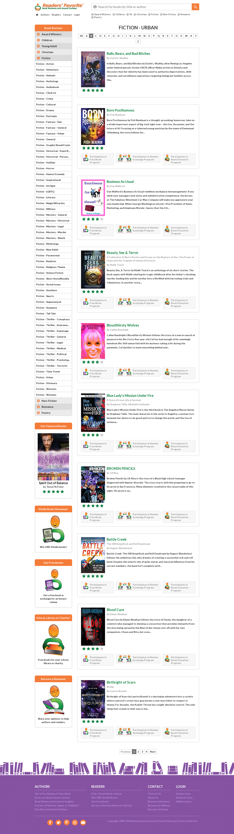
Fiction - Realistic (46, 261)
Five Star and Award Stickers (51, 809)
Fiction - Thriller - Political (51, 354)
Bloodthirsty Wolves (123, 325)
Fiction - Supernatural (48, 301)
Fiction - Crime (44, 98)
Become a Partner (158, 809)
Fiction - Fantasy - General (51, 127)
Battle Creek (117, 539)
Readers (56, 14)
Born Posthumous (120, 110)
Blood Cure (115, 610)
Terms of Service (187, 820)
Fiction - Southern (46, 290)
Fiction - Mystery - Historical (52, 220)
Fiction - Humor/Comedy (50, 174)
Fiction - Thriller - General (51, 336)
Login (77, 14)
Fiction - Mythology (47, 243)
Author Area (183, 793)
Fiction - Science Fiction (49, 272)
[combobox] (145, 7)
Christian (142, 14)
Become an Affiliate (159, 805)
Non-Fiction (169, 14)
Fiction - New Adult (47, 249)
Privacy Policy (165, 820)
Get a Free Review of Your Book (53, 793)
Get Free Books (100, 801)
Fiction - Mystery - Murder (51, 232)
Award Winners (102, 14)
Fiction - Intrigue (45, 185)
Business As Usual (120, 181)
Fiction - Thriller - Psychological (54, 359)
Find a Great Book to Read (106, 793)
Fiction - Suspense (46, 307)
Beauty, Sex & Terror (122, 253)
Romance (185, 14)
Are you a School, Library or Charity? (111, 805)
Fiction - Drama (45, 110)
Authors (45, 14)
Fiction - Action (45, 63)
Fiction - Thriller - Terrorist (51, 365)
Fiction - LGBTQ (45, 191)
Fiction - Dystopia (46, 116)
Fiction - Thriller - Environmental (54, 325)
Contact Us (154, 793)
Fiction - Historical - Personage (54, 156)
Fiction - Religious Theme (50, 267)
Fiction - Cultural (46, 104)
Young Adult (49, 46)
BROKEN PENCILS (121, 468)
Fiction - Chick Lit (46, 92)
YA (130, 14)
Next (153, 751)
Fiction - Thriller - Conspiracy (53, 319)
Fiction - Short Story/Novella (52, 278)
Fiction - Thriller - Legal (49, 342)
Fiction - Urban (44, 377)
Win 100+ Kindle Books (104, 797)
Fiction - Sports (45, 296)
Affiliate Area (183, 801)
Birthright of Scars (121, 682)
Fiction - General (45, 139)
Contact (67, 14)
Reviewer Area (184, 797)
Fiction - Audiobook (47, 87)
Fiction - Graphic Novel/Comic (53, 145)
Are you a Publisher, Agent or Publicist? (57, 805)
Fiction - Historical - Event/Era (53, 150)
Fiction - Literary (45, 197)
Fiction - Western (46, 388)
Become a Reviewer (159, 801)
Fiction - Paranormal (48, 255)
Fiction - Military (45, 208)
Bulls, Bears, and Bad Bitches (128, 53)
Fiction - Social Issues (48, 284)
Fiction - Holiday (45, 162)
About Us (153, 797)
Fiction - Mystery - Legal (50, 226)
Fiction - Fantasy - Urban (50, 133)
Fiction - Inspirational (48, 179)
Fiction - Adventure (47, 69)
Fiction (155, 14)
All (81, 35)
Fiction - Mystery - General (51, 214)
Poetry (98, 17)
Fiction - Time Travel (48, 371)
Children (120, 14)
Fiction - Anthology (47, 81)
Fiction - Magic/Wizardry (50, 203)
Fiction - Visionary (46, 383)
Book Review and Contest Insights (54, 801)
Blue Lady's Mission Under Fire (130, 395)
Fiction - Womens (46, 394)
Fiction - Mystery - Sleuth (50, 238)
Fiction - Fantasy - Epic (49, 121)
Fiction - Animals (45, 75)
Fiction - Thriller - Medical (51, 348)
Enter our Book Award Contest (52, 797)
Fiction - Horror (45, 168)
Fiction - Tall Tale (46, 313)
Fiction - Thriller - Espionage (52, 330)
